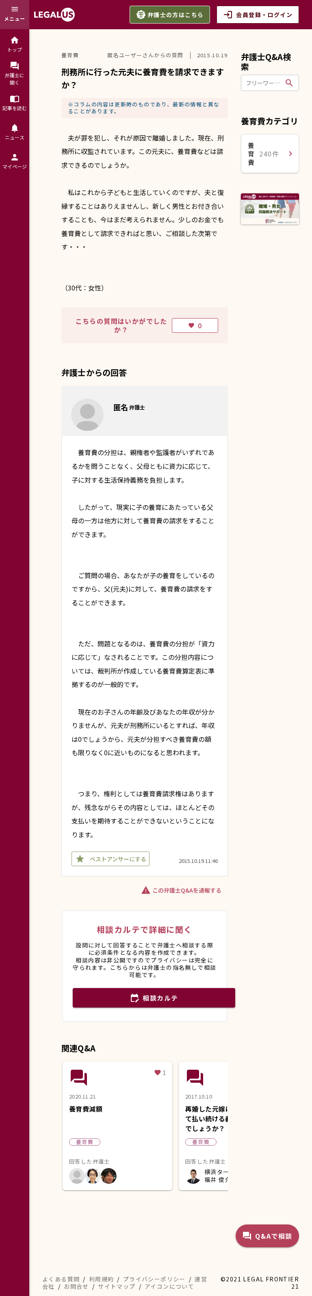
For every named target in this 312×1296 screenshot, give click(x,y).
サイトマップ (116, 1286)
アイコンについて (169, 1286)
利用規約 (101, 1279)
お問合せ (76, 1286)
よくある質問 (61, 1279)
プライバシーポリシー (154, 1279)
